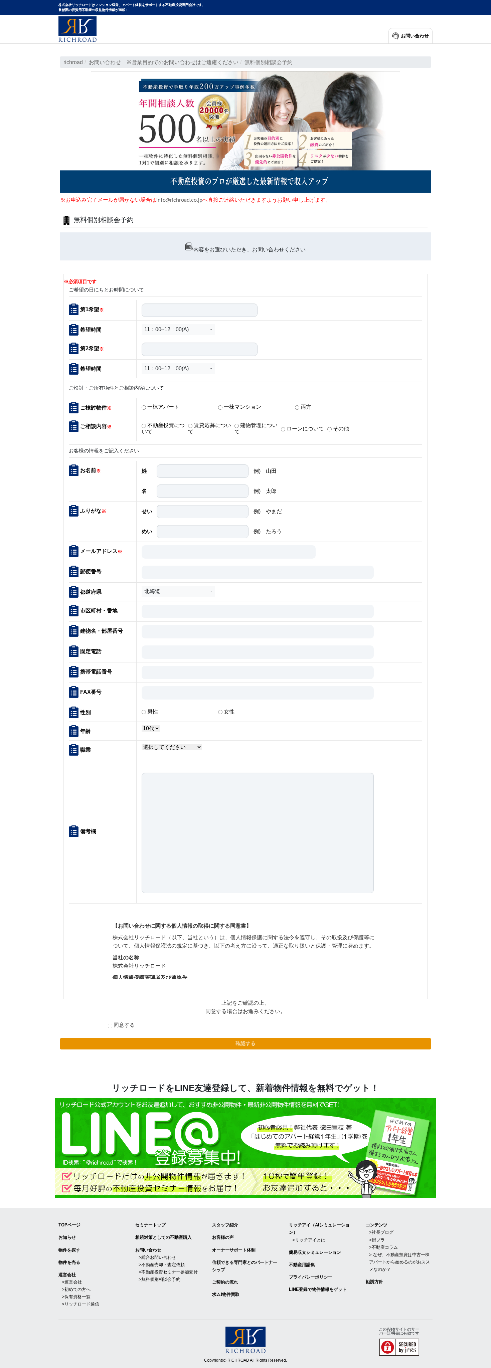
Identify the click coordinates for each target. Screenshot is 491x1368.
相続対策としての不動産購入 (163, 1237)
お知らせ (67, 1237)
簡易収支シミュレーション (315, 1252)
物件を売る (69, 1262)
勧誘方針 (374, 1281)
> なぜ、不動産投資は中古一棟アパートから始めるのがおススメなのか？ (399, 1262)
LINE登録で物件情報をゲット (318, 1289)
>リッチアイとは (308, 1239)
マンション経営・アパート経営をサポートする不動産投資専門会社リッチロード (77, 29)
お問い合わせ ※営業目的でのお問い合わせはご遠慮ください (163, 62)
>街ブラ (377, 1239)
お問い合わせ (415, 35)
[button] (178, 329)
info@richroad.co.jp (179, 200)
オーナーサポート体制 (234, 1249)
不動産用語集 (302, 1264)
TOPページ (69, 1224)
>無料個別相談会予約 (159, 1279)
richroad (73, 62)
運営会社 (67, 1274)
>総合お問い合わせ (157, 1257)
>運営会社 (72, 1282)
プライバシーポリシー (310, 1277)
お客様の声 (223, 1237)
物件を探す (69, 1249)
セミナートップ (150, 1224)
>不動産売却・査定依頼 (162, 1264)
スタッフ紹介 (225, 1224)
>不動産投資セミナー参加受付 (168, 1272)
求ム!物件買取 (225, 1294)
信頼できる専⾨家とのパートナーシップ (244, 1266)
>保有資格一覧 (76, 1296)
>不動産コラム (383, 1247)
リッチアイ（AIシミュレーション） (319, 1228)
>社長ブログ (381, 1232)
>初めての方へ (76, 1289)
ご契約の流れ (225, 1282)
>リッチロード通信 (80, 1304)
